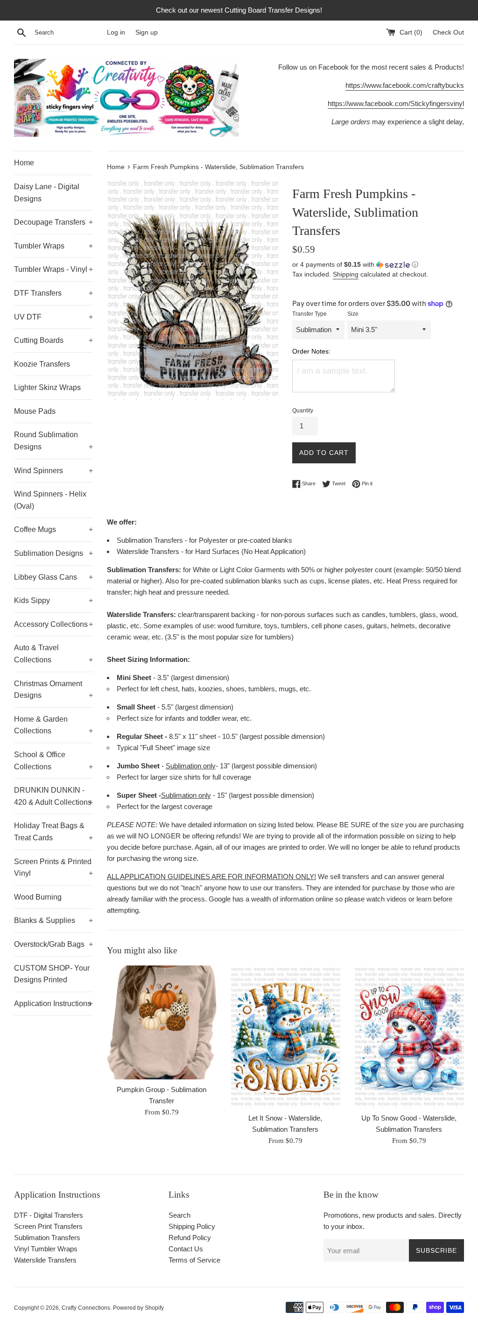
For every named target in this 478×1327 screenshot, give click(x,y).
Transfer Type (309, 314)
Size (352, 314)
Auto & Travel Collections (53, 654)
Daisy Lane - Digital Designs (46, 193)
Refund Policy (190, 1238)
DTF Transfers (53, 293)
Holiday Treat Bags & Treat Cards (53, 832)
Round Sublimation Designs (53, 441)
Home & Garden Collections (53, 725)
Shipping (345, 274)
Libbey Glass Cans (53, 577)
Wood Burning (38, 897)
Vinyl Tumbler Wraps (45, 1249)
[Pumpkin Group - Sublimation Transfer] (162, 1022)
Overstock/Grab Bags (53, 944)
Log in (116, 32)
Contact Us (186, 1249)
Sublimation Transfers (47, 1238)
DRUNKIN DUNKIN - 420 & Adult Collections (53, 796)
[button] (378, 264)
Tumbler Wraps (53, 246)
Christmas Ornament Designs (53, 690)
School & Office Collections (53, 761)
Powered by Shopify (138, 1308)
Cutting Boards (53, 340)
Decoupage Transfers (53, 222)
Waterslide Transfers (45, 1260)
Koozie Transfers (42, 364)
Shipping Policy (192, 1226)
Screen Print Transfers (48, 1226)
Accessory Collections (53, 624)
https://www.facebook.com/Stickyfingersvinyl (396, 103)
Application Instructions (53, 1004)
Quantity (302, 410)
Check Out (448, 32)
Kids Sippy (53, 600)
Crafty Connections (86, 1308)
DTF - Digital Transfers (48, 1215)
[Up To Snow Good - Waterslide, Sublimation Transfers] (409, 1036)
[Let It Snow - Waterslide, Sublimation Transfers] (285, 1036)
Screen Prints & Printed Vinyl (53, 868)
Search (179, 1215)
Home (24, 163)
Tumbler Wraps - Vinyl (53, 269)
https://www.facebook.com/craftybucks (404, 85)
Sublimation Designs (53, 553)
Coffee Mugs (53, 529)
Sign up (146, 32)
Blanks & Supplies (53, 920)
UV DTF (53, 317)
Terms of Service (194, 1260)
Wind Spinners (53, 471)
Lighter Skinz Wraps (47, 387)
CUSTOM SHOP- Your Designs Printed (52, 974)
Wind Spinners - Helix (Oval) (50, 500)
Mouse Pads (35, 411)
